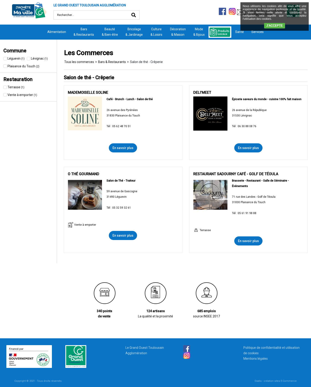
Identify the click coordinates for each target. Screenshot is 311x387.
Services (257, 32)
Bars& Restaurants (84, 31)
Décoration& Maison (178, 31)
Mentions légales (255, 358)
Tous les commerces (79, 62)
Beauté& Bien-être (110, 31)
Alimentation (56, 32)
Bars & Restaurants (112, 62)
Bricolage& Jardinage (134, 31)
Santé (239, 32)
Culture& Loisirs (156, 31)
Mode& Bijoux (199, 31)
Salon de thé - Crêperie (146, 62)
